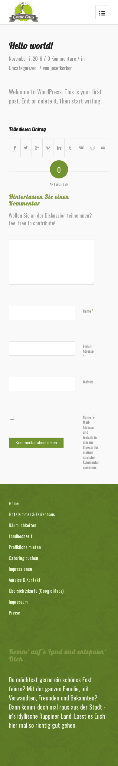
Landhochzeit (20, 536)
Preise (14, 612)
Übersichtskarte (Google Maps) (36, 590)
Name (88, 311)
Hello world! (31, 45)
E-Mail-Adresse (88, 351)
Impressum (18, 601)
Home (14, 503)
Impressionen (20, 568)
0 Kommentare (62, 58)
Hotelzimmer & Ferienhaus (32, 514)
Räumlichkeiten (22, 525)
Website (88, 381)
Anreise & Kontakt (25, 579)
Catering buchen (23, 557)
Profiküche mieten (25, 547)
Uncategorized (23, 68)
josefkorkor (61, 68)
